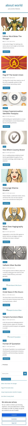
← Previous (4, 364)
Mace (4, 313)
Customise (14, 419)
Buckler (5, 262)
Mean (4, 223)
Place (4, 146)
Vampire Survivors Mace (13, 317)
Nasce (4, 288)
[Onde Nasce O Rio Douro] (14, 285)
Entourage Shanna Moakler (10, 189)
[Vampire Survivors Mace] (14, 310)
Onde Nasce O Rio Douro (13, 292)
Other (4, 184)
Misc (4, 33)
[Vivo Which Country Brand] (14, 137)
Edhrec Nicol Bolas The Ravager (12, 37)
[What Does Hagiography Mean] (14, 214)
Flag (4, 71)
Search (25, 373)
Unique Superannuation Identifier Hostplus (13, 112)
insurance (13, 41)
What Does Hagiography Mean (13, 227)
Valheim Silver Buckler (12, 265)
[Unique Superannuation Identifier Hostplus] (14, 99)
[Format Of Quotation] (14, 337)
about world (14, 5)
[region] (14, 413)
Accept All (14, 415)
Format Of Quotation (11, 343)
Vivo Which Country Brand (14, 150)
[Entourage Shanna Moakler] (14, 175)
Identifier (5, 108)
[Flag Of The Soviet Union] (14, 62)
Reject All (14, 423)
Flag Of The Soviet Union (13, 75)
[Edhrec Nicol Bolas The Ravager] (14, 24)
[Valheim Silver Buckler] (14, 253)
